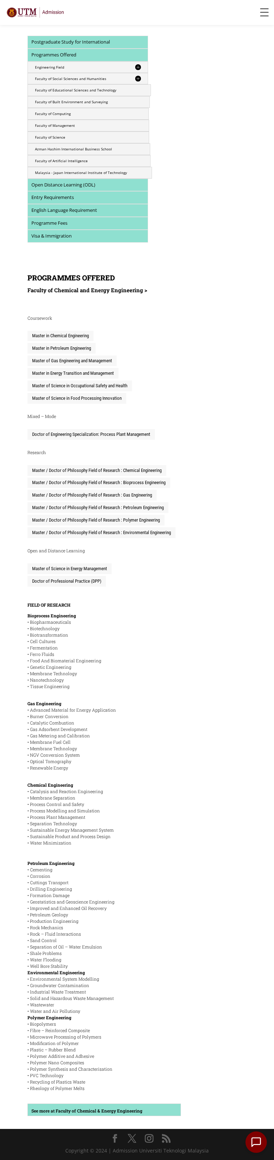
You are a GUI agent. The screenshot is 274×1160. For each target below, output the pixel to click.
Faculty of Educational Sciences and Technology (75, 90)
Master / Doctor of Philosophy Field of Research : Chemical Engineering (97, 470)
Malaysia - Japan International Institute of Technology (81, 172)
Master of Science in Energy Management (69, 568)
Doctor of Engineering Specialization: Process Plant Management (91, 434)
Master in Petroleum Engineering (61, 348)
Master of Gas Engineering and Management (72, 360)
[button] (256, 1142)
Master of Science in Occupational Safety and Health (79, 385)
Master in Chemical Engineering (60, 335)
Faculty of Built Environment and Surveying (71, 101)
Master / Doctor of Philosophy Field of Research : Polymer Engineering (96, 520)
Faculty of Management (55, 125)
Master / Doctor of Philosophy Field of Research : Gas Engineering (92, 495)
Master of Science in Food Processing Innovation (77, 398)
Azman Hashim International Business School (73, 148)
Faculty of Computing (53, 113)
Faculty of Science (50, 137)
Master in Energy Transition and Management (73, 373)
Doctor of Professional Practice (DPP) (66, 581)
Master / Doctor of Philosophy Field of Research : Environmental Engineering (101, 532)
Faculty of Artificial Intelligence (61, 160)
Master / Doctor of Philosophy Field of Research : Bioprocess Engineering (99, 482)
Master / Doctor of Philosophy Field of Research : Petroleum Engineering (98, 507)
